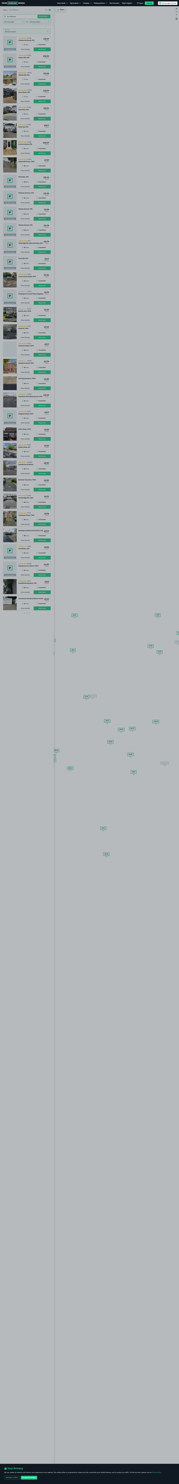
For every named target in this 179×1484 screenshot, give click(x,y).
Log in (141, 3)
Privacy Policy (156, 1472)
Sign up (149, 3)
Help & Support (127, 3)
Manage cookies (12, 1477)
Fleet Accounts (114, 3)
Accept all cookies (29, 1477)
